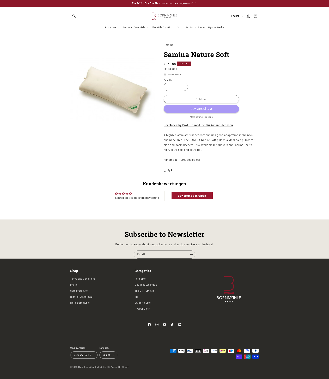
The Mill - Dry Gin (144, 290)
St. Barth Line (142, 302)
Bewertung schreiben (192, 195)
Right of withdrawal (81, 296)
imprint (74, 284)
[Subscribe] (191, 254)
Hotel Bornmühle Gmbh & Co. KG (94, 367)
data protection (79, 290)
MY (136, 296)
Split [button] (170, 170)
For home (140, 278)
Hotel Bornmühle (80, 302)
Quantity (168, 80)
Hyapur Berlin (142, 308)
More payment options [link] (201, 117)
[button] (74, 16)
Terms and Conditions (82, 278)
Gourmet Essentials (146, 284)
